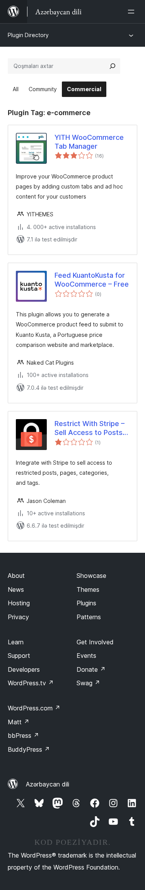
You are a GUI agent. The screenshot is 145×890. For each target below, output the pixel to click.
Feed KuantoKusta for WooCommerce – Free (92, 279)
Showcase (91, 575)
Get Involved (95, 642)
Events (86, 655)
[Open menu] (132, 11)
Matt (18, 722)
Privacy (18, 617)
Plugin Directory (28, 35)
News (16, 589)
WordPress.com (34, 708)
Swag (88, 683)
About (16, 575)
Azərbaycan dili (47, 784)
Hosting (19, 603)
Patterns (89, 617)
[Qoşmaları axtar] (112, 66)
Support (19, 655)
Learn (16, 642)
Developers (24, 669)
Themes (88, 589)
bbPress (23, 735)
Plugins (86, 603)
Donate (91, 669)
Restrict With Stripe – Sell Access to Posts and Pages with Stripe (90, 428)
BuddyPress (29, 749)
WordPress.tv (31, 683)
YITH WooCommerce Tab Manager (89, 141)
